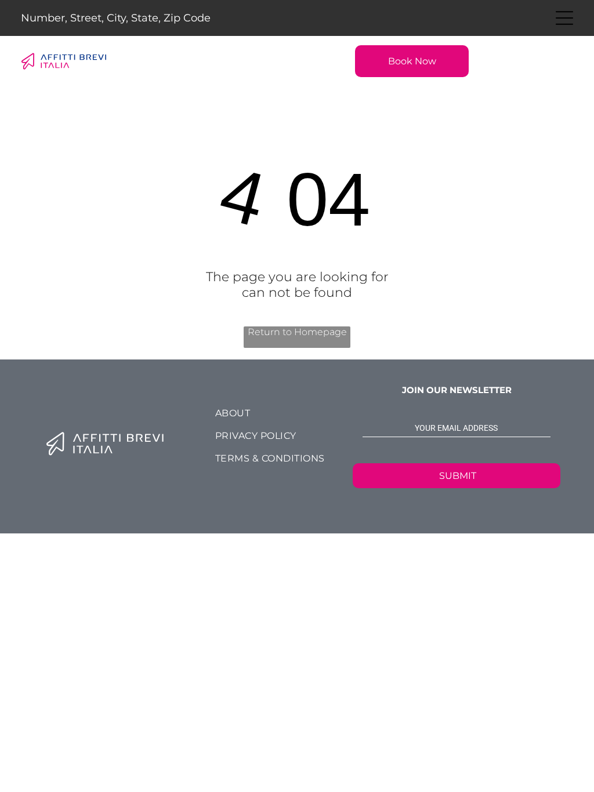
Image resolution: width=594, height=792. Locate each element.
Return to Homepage (297, 331)
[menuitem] (274, 413)
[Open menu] (564, 18)
